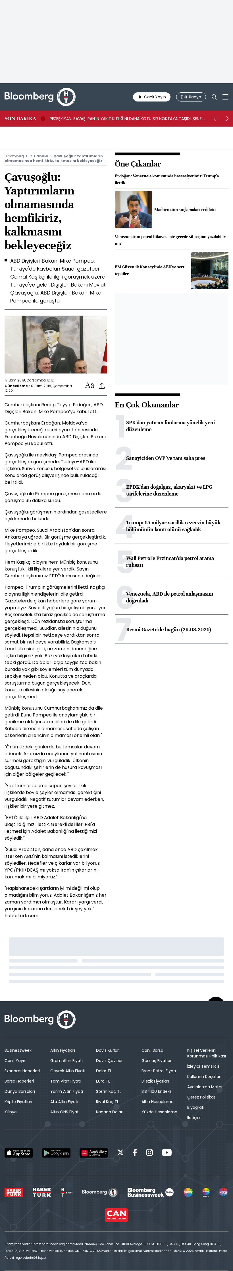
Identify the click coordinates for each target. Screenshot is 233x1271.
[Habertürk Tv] (42, 1192)
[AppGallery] (94, 1153)
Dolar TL (104, 1071)
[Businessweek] (151, 1192)
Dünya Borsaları (20, 1091)
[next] (227, 118)
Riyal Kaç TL (107, 1101)
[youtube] (167, 1153)
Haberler (41, 156)
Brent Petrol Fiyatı (159, 1071)
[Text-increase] (89, 385)
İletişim (194, 1117)
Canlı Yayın (15, 1060)
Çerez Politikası (202, 1097)
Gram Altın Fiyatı (66, 1060)
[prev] (214, 118)
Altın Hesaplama (158, 1101)
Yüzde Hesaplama (159, 1112)
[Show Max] (223, 1192)
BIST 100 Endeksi (157, 1091)
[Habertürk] (14, 1192)
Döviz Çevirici (109, 1060)
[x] (120, 1153)
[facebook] (135, 1153)
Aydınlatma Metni (204, 1087)
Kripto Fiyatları (18, 1101)
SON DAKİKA (20, 118)
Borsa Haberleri (19, 1081)
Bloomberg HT (17, 156)
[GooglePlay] (56, 1153)
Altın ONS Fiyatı (65, 1112)
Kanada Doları (109, 1112)
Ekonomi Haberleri (22, 1071)
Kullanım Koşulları (204, 1076)
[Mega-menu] (225, 97)
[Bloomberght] (40, 97)
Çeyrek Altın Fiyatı (67, 1071)
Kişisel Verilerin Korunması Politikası (206, 1053)
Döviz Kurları (108, 1050)
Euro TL (103, 1081)
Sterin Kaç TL (108, 1091)
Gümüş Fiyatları (157, 1060)
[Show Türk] (206, 1192)
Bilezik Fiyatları (155, 1081)
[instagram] (149, 1153)
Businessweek (18, 1050)
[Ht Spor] (66, 1192)
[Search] (214, 97)
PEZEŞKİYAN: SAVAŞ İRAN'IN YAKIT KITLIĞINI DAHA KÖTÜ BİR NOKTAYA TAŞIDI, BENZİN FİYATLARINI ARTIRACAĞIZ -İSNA (127, 118)
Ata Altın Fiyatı (64, 1101)
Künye (11, 1112)
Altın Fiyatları (62, 1050)
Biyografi (195, 1107)
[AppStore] (19, 1153)
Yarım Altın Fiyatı (66, 1091)
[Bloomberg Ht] (100, 1192)
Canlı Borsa (152, 1050)
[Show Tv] (188, 1192)
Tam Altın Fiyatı (65, 1081)
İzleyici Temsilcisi (203, 1066)
